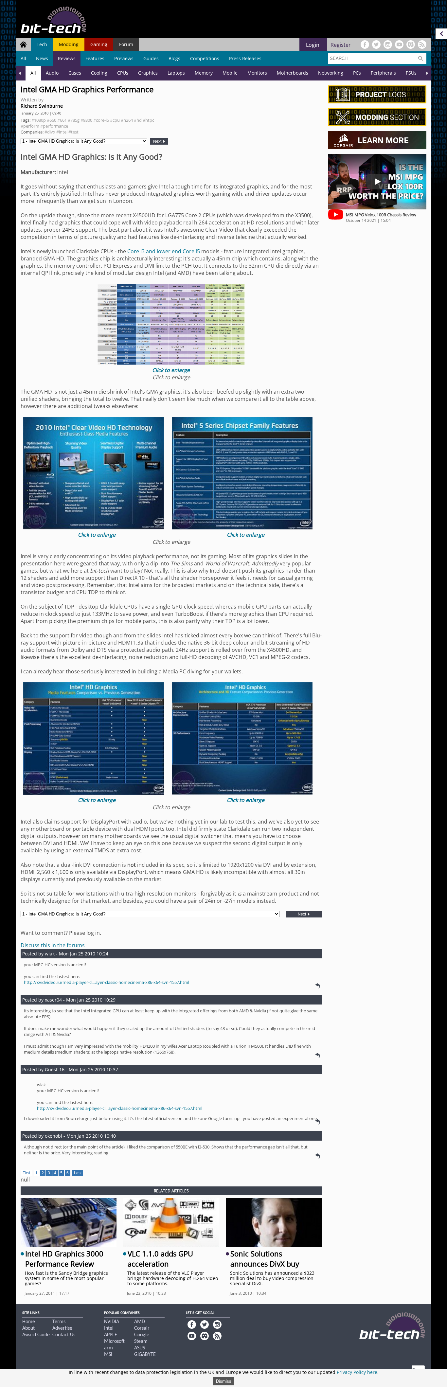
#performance (54, 126)
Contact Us (63, 1335)
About (28, 1328)
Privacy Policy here (357, 1372)
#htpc (148, 120)
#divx (50, 132)
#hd (138, 120)
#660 (51, 120)
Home (28, 1322)
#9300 (86, 120)
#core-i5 (101, 120)
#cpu (115, 120)
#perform (30, 126)
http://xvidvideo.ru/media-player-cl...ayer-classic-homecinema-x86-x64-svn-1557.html (106, 982)
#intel (61, 132)
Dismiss (223, 1381)
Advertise (62, 1328)
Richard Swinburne (42, 106)
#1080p (38, 120)
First (26, 1173)
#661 (62, 120)
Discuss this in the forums (53, 945)
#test (73, 132)
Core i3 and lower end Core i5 (163, 251)
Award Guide (36, 1335)
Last (77, 1173)
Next (157, 141)
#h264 (127, 120)
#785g (74, 120)
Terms (58, 1322)
